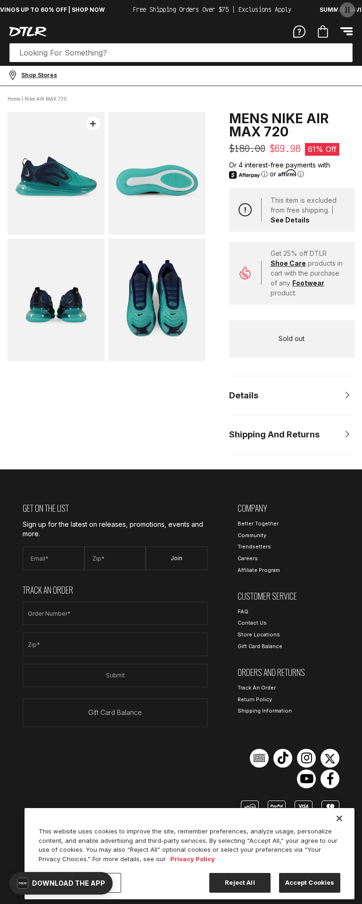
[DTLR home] (27, 31)
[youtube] (306, 778)
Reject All (240, 882)
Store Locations (259, 634)
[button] (61, 883)
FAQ (243, 611)
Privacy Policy (192, 859)
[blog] (259, 758)
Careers (248, 558)
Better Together (258, 523)
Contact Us (252, 622)
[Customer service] (299, 31)
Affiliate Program (259, 570)
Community (252, 535)
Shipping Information (265, 710)
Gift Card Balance (115, 712)
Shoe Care (288, 263)
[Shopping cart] (323, 31)
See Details (290, 220)
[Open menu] (346, 31)
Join (176, 558)
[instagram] (306, 758)
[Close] (339, 818)
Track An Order (257, 687)
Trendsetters (254, 546)
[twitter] (330, 758)
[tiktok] (282, 758)
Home (14, 99)
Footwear (308, 283)
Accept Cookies (310, 882)
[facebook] (330, 778)
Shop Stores (39, 75)
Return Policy (255, 699)
